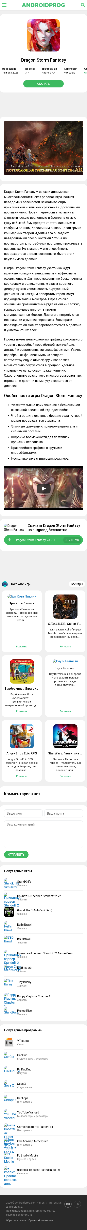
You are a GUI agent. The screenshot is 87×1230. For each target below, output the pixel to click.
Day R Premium (65, 668)
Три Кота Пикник (22, 603)
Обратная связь (16, 1220)
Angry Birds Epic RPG (21, 753)
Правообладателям (41, 1220)
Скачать (43, 83)
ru (68, 1204)
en (77, 1204)
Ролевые (69, 72)
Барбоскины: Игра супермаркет (28, 688)
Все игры (77, 584)
